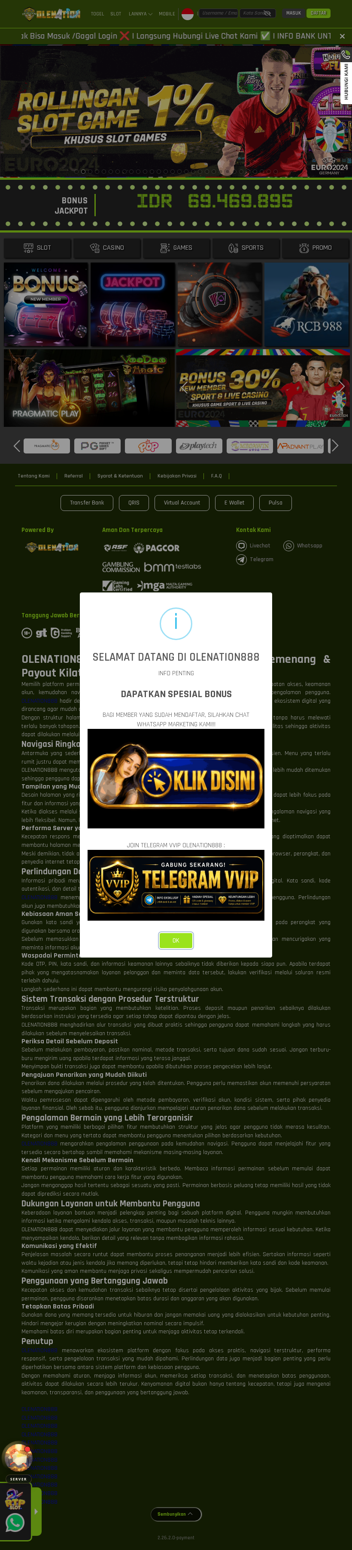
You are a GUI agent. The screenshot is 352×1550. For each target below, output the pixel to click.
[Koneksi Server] (19, 1458)
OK (176, 941)
